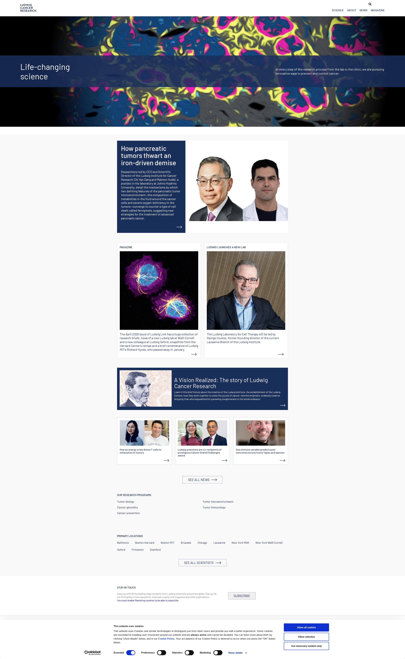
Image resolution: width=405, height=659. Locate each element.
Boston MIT (167, 542)
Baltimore (123, 542)
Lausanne (219, 542)
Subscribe (242, 596)
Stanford (155, 549)
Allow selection (306, 636)
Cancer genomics (127, 507)
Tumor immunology (213, 507)
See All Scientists (199, 563)
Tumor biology (125, 501)
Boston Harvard (144, 542)
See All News (199, 480)
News (364, 10)
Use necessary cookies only (306, 646)
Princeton (138, 549)
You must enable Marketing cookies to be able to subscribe (147, 600)
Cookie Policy (166, 638)
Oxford (121, 549)
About (351, 10)
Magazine (378, 10)
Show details (235, 652)
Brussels (186, 542)
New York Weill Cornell (269, 542)
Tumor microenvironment (217, 501)
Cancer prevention (128, 513)
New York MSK (240, 542)
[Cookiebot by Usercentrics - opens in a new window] (92, 652)
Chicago (202, 542)
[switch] (161, 652)
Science (338, 10)
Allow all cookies (306, 627)
